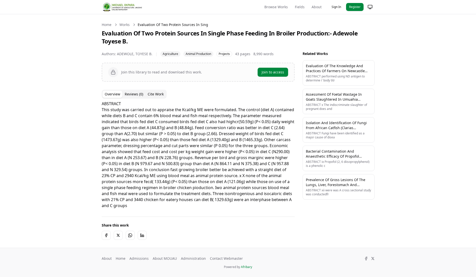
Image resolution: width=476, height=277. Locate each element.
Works (124, 24)
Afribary (246, 267)
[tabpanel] (198, 155)
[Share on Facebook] (106, 235)
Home (106, 24)
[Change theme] (370, 6)
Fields (300, 6)
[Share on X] (118, 235)
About (317, 6)
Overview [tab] (112, 94)
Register (355, 7)
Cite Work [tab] (156, 94)
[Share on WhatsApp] (130, 235)
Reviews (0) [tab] (134, 94)
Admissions (139, 258)
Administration (193, 258)
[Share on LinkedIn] (142, 235)
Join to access (273, 72)
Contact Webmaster (226, 258)
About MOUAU (165, 258)
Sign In (336, 7)
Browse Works (276, 6)
